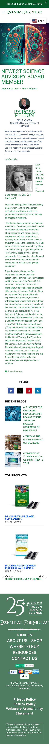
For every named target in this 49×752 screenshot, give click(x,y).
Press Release (29, 88)
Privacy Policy (24, 699)
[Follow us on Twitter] (17, 637)
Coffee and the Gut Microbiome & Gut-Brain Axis (33, 439)
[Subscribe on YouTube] (21, 637)
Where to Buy (24, 646)
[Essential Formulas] (24, 12)
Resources (24, 652)
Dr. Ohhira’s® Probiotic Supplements (19, 517)
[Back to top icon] (43, 746)
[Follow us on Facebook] (28, 637)
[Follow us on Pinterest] (31, 637)
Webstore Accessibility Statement (24, 710)
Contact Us (24, 658)
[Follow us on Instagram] (24, 637)
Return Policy (24, 704)
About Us (17, 640)
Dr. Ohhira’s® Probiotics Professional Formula (20, 566)
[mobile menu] (3, 12)
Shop (36, 640)
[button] (11, 390)
